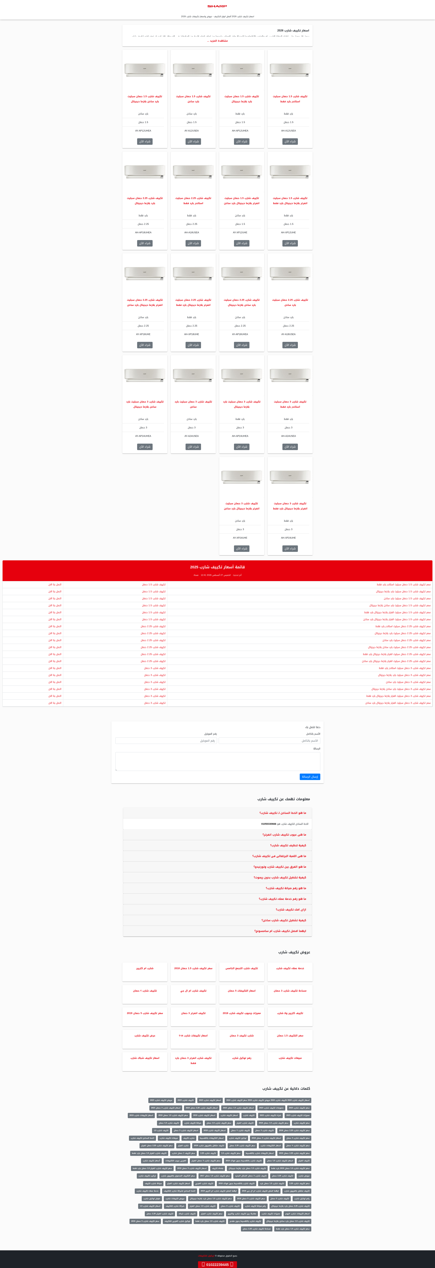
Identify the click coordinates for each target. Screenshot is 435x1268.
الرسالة (316, 749)
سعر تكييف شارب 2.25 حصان (242, 1145)
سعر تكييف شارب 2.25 (299, 1183)
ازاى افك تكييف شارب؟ (291, 909)
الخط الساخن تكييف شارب (142, 1138)
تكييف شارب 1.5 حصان (154, 584)
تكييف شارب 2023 (186, 1100)
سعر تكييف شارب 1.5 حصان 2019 (173, 1115)
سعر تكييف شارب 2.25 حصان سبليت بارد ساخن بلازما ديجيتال (399, 647)
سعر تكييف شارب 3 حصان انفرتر (206, 1160)
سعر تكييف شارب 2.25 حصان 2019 (294, 1153)
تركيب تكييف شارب (147, 1175)
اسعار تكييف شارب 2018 (215, 1130)
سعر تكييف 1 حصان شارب (183, 1153)
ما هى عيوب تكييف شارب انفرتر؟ (284, 834)
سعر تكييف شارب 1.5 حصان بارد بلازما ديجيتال (211, 1198)
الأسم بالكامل (313, 734)
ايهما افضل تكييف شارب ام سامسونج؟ (280, 931)
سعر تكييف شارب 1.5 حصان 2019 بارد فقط (290, 1168)
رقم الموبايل (210, 734)
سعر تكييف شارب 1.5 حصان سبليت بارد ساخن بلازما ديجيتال (400, 605)
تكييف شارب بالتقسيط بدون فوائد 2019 (244, 1160)
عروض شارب (304, 1175)
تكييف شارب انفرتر (245, 1123)
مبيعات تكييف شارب (169, 1138)
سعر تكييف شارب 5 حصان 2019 (145, 1221)
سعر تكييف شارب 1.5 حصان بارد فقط (293, 1228)
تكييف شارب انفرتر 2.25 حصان (159, 1213)
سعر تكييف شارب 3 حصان (298, 1138)
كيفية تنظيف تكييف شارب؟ (288, 845)
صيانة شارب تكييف (153, 1183)
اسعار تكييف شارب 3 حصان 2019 (192, 1168)
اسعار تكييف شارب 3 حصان (186, 1130)
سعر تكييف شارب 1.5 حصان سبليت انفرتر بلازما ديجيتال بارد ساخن (397, 619)
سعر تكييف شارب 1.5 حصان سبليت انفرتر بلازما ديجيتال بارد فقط (397, 612)
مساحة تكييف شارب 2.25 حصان (257, 1228)
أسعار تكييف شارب (151, 1160)
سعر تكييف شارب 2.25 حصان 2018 (294, 1130)
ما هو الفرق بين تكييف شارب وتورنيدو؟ (280, 866)
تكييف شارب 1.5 (161, 1130)
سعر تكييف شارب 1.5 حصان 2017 (215, 1175)
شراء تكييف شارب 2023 (270, 1115)
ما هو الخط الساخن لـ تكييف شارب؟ (282, 813)
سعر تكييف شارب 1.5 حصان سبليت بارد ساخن (407, 598)
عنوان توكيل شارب (151, 1198)
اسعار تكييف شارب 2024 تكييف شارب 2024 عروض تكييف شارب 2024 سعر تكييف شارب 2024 (268, 1100)
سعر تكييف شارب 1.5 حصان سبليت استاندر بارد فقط (404, 584)
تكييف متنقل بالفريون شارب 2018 (209, 1145)
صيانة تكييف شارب (192, 1123)
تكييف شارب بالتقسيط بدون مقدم (245, 1221)
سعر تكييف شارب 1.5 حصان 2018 (273, 1123)
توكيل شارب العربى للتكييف (177, 1221)
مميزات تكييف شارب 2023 (298, 1115)
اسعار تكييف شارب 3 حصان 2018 (266, 1138)
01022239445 (217, 1264)
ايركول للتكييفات (206, 1256)
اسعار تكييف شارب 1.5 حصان (280, 1160)
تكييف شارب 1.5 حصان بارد (272, 1183)
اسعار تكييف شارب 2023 (210, 1100)
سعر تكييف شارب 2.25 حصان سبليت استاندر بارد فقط (403, 626)
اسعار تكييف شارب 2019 (204, 1115)
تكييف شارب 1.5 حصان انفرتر (202, 1206)
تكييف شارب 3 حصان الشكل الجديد (251, 1175)
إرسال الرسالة (310, 776)
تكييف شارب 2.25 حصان (153, 626)
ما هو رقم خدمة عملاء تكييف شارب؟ (282, 899)
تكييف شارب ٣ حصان (240, 1130)
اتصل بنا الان (54, 584)
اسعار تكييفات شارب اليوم (297, 1213)
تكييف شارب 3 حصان (155, 668)
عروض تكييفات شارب (175, 1198)
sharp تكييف (217, 1168)
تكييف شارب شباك (187, 1213)
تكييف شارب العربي (204, 1183)
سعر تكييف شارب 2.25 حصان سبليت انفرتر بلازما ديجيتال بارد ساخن (396, 661)
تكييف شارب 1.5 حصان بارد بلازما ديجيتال (247, 1168)
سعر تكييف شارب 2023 (299, 1107)
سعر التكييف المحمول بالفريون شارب (178, 1175)
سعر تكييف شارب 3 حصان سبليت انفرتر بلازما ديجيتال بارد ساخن (398, 703)
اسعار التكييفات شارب (270, 1145)
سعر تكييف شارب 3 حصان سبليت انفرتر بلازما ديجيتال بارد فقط (398, 696)
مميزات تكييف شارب (271, 1213)
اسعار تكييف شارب (229, 1115)
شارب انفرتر (183, 1145)
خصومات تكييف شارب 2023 (271, 1107)
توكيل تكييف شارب (237, 1138)
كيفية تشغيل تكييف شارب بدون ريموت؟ (280, 877)
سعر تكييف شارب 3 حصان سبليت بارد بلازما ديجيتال (404, 675)
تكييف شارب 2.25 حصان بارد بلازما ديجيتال (290, 1206)
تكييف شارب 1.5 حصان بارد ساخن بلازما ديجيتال (288, 1221)
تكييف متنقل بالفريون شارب (297, 1191)
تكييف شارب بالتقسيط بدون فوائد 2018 (237, 1183)
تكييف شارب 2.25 (208, 1153)
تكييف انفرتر (304, 1160)
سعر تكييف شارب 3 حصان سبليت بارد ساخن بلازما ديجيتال (401, 689)
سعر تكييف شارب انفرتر (211, 1213)
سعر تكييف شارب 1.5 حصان (218, 1123)
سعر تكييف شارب (302, 1123)
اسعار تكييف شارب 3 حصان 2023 (165, 1107)
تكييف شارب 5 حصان (279, 1198)
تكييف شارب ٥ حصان (230, 1206)
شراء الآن (290, 141)
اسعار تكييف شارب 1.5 (150, 1206)
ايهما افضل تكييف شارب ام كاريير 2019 (219, 1191)
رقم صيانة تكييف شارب (255, 1206)
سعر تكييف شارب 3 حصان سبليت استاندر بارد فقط (405, 668)
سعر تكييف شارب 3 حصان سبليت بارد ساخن (408, 682)
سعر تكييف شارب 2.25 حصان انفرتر (157, 1145)
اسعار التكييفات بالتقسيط (212, 1138)
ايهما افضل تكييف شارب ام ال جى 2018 (260, 1191)
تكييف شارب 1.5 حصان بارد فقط (209, 1221)
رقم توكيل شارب (302, 1198)
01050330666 (268, 824)
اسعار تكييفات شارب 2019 (141, 1115)
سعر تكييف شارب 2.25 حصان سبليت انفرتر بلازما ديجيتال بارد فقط (397, 654)
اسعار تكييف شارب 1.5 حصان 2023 (238, 1107)
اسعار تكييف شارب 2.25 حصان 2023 (202, 1107)
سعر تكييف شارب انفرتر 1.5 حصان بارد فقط (152, 1168)
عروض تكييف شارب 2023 (161, 1100)
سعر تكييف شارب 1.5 (230, 1153)
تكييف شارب (249, 1115)
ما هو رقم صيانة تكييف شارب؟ (286, 888)
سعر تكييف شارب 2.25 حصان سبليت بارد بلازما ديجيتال (403, 633)
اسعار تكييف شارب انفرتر (178, 1183)
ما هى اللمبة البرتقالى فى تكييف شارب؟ (279, 856)
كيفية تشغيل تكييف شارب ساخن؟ (284, 920)
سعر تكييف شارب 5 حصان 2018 (251, 1198)
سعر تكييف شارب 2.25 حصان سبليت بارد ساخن (406, 640)
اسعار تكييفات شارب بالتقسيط (260, 1153)
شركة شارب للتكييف (175, 1206)
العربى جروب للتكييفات (175, 1160)
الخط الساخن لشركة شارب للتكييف (179, 1191)
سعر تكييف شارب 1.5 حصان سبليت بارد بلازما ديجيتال (403, 591)
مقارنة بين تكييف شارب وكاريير (242, 1213)
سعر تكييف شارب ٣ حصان (298, 1145)
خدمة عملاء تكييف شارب (147, 1191)
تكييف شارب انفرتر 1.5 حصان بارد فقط (149, 1153)
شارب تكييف (189, 1138)
